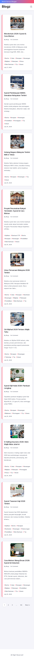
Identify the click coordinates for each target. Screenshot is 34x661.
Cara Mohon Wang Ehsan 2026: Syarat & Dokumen (17, 561)
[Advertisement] (17, 627)
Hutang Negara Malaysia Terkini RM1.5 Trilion (17, 153)
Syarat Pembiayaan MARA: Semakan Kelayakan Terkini (15, 94)
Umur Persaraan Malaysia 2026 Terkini (17, 271)
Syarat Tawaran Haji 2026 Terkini (14, 502)
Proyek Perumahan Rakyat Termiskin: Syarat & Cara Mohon (15, 210)
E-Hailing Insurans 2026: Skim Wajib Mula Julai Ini (16, 443)
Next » (27, 605)
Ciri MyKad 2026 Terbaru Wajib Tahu (16, 330)
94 (21, 605)
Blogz (6, 6)
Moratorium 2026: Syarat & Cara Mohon (15, 35)
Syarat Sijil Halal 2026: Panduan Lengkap (17, 387)
